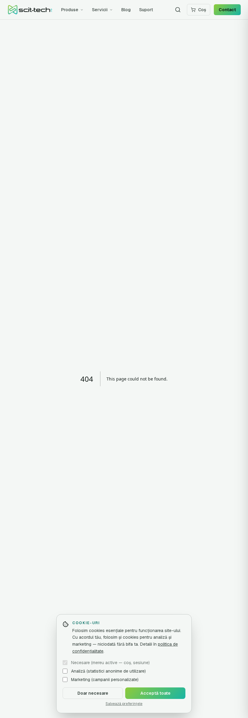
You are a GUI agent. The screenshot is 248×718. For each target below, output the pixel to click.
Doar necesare (92, 693)
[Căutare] (177, 9)
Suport (146, 9)
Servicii (100, 9)
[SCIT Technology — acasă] (30, 9)
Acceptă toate (155, 693)
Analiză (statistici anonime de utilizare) (108, 671)
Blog (126, 9)
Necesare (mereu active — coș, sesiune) (110, 662)
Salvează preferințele (124, 703)
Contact (227, 9)
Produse (69, 9)
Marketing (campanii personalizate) (105, 679)
